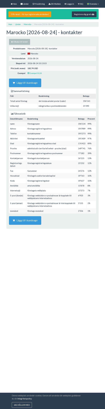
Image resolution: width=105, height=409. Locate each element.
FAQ (81, 4)
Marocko (27, 24)
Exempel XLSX (35, 73)
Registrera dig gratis (83, 14)
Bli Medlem (56, 4)
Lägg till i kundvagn (26, 82)
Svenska (93, 4)
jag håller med (22, 405)
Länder (26, 4)
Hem (15, 4)
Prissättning (39, 4)
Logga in (70, 4)
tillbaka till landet (20, 42)
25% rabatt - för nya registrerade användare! (30, 14)
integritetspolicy (24, 398)
